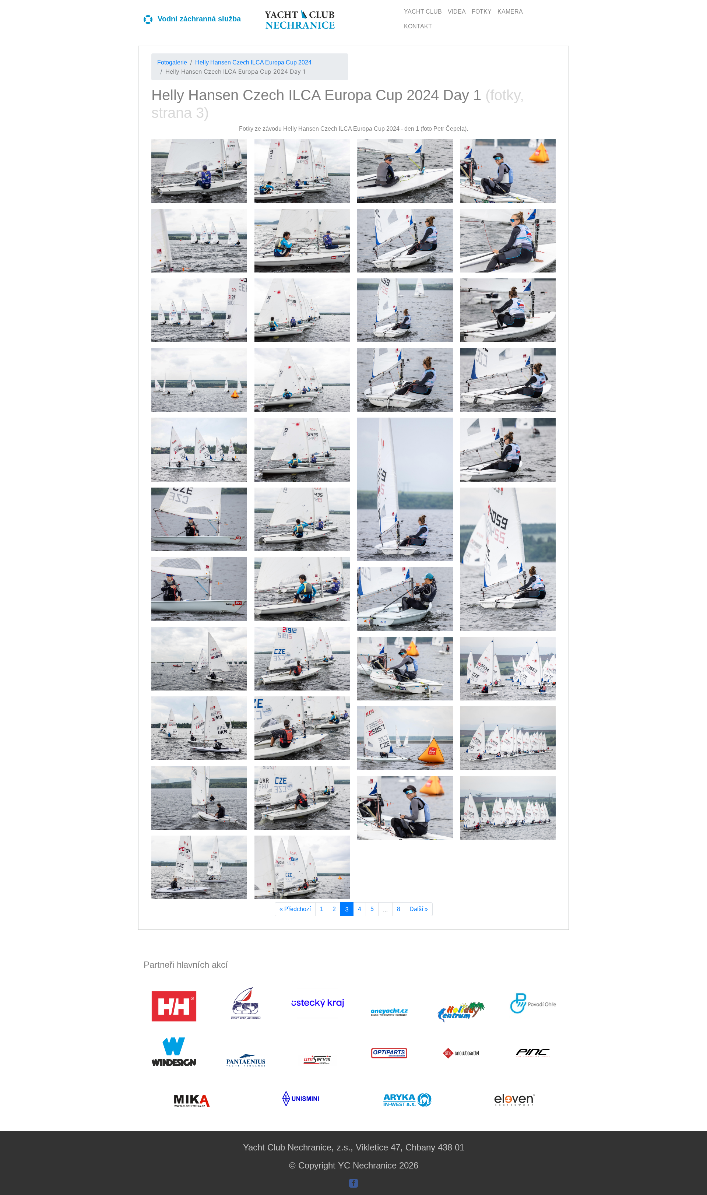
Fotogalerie (172, 62)
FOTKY (482, 11)
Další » (418, 909)
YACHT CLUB (423, 11)
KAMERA (510, 11)
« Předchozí (295, 909)
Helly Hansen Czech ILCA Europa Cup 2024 (253, 62)
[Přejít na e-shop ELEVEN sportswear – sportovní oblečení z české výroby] (515, 1100)
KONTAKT (418, 26)
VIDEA (457, 11)
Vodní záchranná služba (198, 19)
